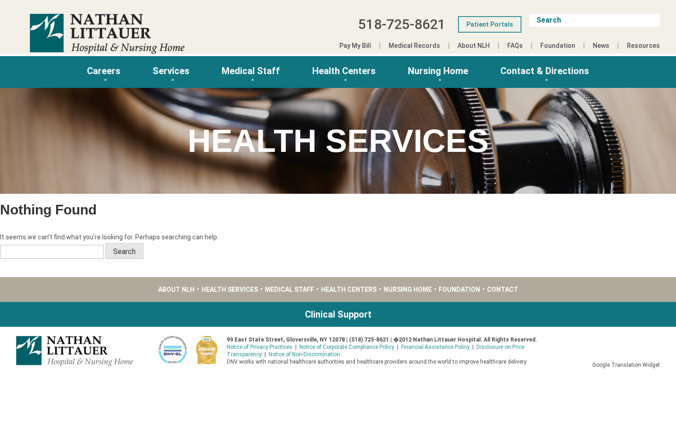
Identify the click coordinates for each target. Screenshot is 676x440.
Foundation (557, 45)
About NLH (474, 45)
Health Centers (344, 70)
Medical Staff (251, 70)
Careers (103, 70)
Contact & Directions (544, 70)
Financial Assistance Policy (435, 347)
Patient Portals (489, 24)
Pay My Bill (355, 45)
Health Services (229, 289)
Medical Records (414, 45)
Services (171, 70)
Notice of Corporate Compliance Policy (346, 347)
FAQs (515, 45)
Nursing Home (438, 70)
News (601, 45)
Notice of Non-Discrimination (304, 354)
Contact (502, 289)
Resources (643, 45)
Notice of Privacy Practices (259, 347)
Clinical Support (338, 314)
